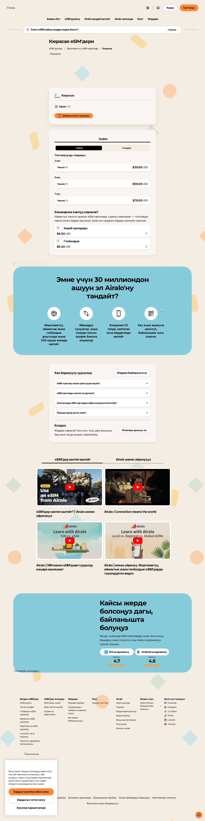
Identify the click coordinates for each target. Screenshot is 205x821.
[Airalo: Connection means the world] (137, 487)
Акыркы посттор (100, 703)
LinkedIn (171, 720)
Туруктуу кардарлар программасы (30, 742)
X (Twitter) (172, 711)
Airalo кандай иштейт (97, 18)
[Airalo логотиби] (15, 7)
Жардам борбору (76, 703)
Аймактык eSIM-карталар (27, 720)
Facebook (172, 703)
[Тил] (147, 8)
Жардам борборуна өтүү (132, 372)
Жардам (153, 18)
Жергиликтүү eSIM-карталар (82, 48)
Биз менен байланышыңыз (75, 719)
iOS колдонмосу (119, 651)
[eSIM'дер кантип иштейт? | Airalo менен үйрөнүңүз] (69, 487)
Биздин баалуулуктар (126, 711)
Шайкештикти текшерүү (76, 115)
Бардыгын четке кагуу (31, 799)
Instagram (172, 707)
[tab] (102, 139)
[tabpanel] (102, 173)
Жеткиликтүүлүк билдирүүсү (102, 803)
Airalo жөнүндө (124, 18)
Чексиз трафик (27, 707)
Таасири (120, 707)
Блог (140, 18)
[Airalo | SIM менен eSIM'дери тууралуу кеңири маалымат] (69, 540)
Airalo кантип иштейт (53, 707)
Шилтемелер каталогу (164, 797)
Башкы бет (53, 18)
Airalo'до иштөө (123, 728)
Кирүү (170, 7)
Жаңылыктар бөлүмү (126, 720)
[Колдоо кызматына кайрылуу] (199, 814)
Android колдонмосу (154, 651)
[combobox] (102, 30)
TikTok (170, 715)
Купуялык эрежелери (79, 797)
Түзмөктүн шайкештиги (49, 713)
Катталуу (189, 7)
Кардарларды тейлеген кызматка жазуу (77, 710)
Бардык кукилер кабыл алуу (31, 791)
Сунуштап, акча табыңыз (27, 735)
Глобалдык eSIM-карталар (28, 713)
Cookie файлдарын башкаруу (134, 797)
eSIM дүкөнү (72, 18)
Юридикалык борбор (104, 797)
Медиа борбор (123, 715)
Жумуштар (121, 724)
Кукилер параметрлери (31, 807)
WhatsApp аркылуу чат (134, 430)
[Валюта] (158, 8)
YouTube (171, 724)
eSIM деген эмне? (52, 703)
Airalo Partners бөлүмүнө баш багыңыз (146, 706)
